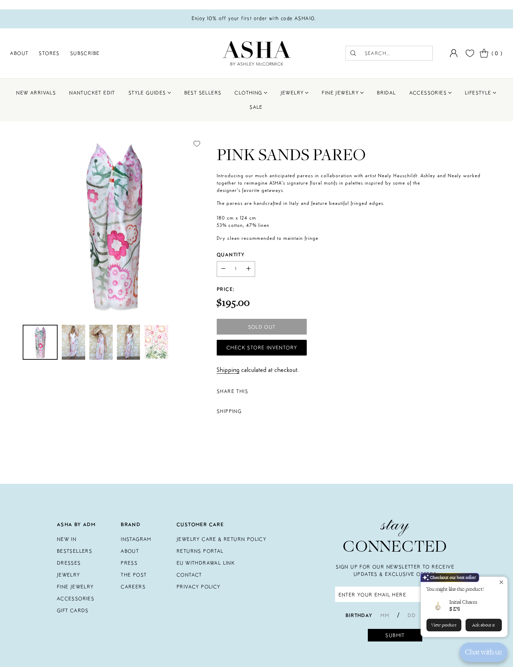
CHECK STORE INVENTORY (261, 347)
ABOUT (130, 551)
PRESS (129, 563)
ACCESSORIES (75, 598)
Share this (232, 391)
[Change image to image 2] (73, 342)
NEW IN (66, 539)
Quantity (231, 254)
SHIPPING (229, 411)
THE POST (134, 575)
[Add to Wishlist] (196, 143)
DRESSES (69, 563)
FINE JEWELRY (75, 586)
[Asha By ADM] (257, 53)
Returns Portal (200, 551)
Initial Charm (463, 602)
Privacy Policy (199, 586)
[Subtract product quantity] (223, 269)
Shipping (228, 370)
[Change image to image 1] (40, 342)
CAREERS (133, 586)
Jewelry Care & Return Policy (221, 539)
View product (443, 625)
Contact (189, 575)
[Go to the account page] (453, 53)
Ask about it (483, 625)
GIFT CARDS (73, 610)
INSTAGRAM (136, 539)
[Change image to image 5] (156, 342)
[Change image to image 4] (128, 342)
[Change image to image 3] (101, 342)
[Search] (353, 53)
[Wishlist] (469, 53)
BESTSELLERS (74, 551)
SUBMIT (394, 635)
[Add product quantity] (248, 269)
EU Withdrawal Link (206, 563)
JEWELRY (68, 575)
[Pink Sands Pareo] (114, 226)
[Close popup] (501, 583)
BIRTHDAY (359, 615)
